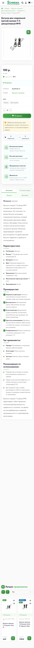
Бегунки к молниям (18, 93)
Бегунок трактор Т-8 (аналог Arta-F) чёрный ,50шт (24, 624)
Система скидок (25, 190)
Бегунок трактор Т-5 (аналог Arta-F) (8, 625)
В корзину (18, 116)
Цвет (4, 99)
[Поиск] (22, 3)
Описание (9, 190)
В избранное (10, 137)
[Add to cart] (13, 638)
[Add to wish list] (14, 600)
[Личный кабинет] (26, 3)
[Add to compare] (14, 603)
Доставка (25, 195)
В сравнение (25, 137)
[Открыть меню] (3, 3)
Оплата (9, 195)
